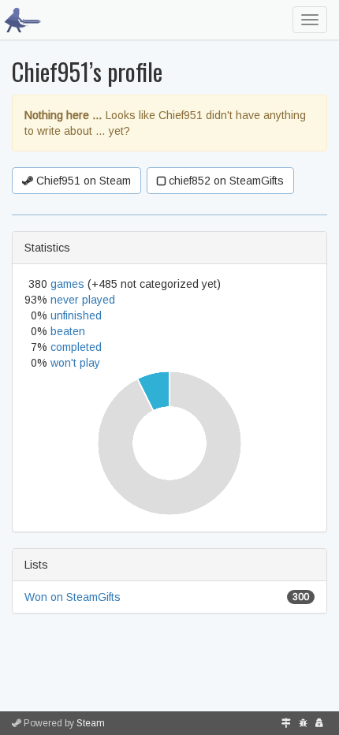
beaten (67, 331)
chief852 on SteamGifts (225, 180)
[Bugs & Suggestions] (303, 723)
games (67, 284)
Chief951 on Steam (82, 180)
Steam (90, 723)
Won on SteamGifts (72, 597)
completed (76, 347)
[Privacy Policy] (319, 723)
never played (82, 299)
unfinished (76, 315)
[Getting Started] (286, 723)
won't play (75, 362)
